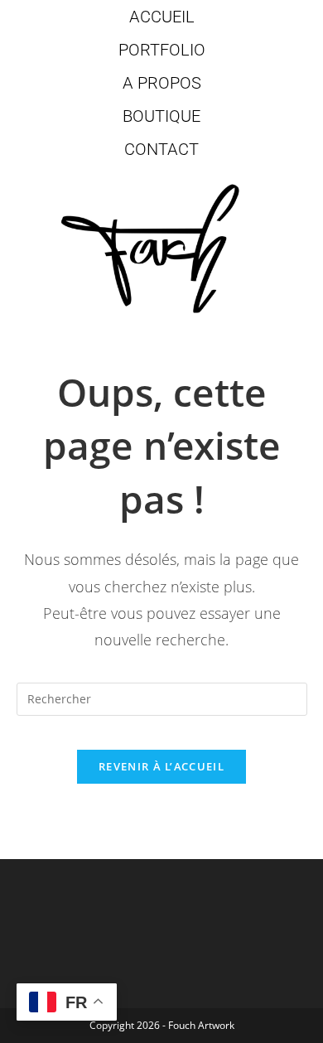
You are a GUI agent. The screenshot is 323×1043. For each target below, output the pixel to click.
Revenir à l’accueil (161, 766)
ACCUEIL (162, 17)
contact (161, 149)
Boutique (161, 116)
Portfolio (161, 50)
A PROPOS (162, 83)
